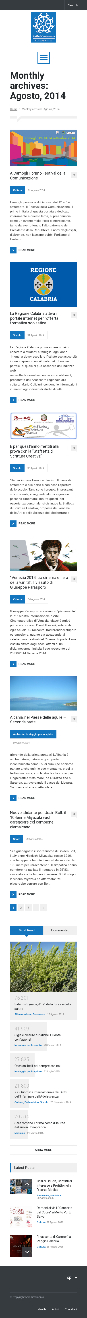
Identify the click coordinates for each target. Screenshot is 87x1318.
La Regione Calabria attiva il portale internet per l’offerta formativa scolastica (34, 318)
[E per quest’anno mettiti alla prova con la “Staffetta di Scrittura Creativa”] (43, 426)
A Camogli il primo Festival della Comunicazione (37, 175)
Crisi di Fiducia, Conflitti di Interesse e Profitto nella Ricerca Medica (54, 1185)
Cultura (17, 190)
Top (68, 1277)
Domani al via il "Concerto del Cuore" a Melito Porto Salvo (54, 1212)
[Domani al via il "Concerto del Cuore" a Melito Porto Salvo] (21, 1217)
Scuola (17, 335)
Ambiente (19, 734)
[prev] (27, 1184)
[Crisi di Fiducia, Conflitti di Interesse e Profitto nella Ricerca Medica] (21, 1186)
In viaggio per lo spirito (39, 734)
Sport (16, 839)
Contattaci (71, 1309)
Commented (60, 930)
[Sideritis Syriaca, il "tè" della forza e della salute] (43, 966)
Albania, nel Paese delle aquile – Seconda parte (38, 719)
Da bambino (32, 1102)
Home (13, 109)
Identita (41, 1309)
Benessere (39, 1014)
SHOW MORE (43, 1150)
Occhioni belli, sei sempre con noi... (38, 1066)
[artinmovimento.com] (43, 37)
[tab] (27, 932)
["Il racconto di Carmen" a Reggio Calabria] (21, 1246)
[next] (27, 1252)
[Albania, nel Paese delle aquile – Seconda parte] (43, 693)
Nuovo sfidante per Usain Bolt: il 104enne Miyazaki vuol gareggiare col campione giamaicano (38, 819)
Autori (55, 1309)
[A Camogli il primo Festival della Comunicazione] (43, 148)
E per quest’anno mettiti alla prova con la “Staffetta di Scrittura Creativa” (34, 451)
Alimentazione (22, 1014)
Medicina (19, 1133)
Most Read (27, 930)
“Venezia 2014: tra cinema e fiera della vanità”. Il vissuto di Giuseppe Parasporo (39, 582)
